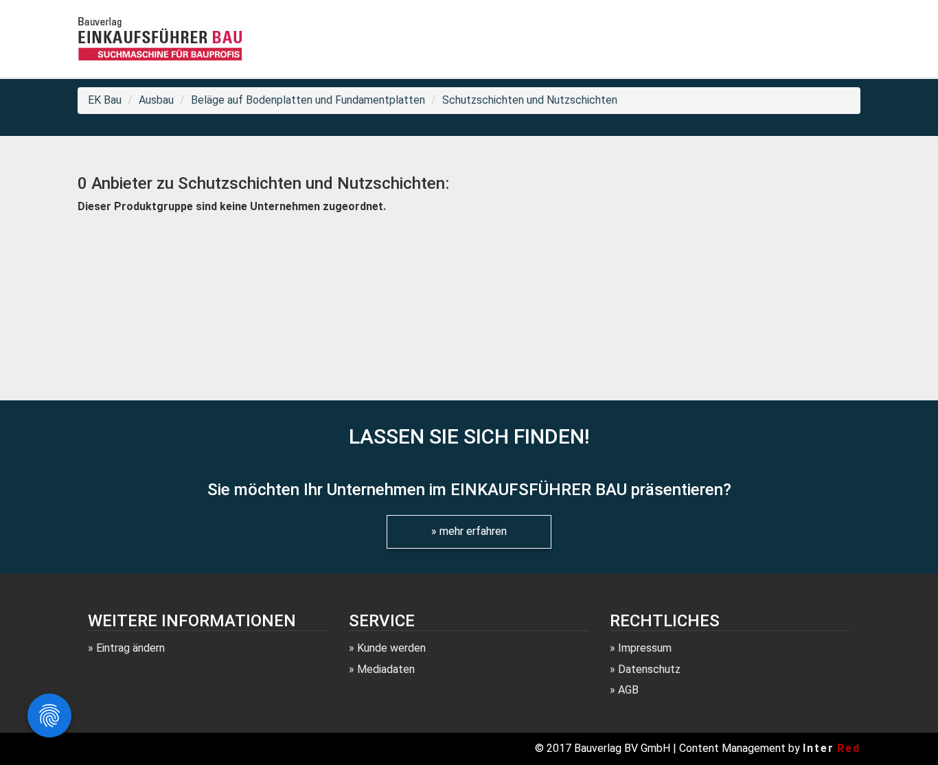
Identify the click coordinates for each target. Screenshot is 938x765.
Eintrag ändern (130, 647)
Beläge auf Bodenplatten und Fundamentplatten (308, 99)
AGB (628, 689)
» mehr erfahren (469, 531)
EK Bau (105, 99)
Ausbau (156, 99)
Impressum (645, 647)
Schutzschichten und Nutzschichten (529, 99)
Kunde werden (391, 647)
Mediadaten (386, 669)
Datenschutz (649, 669)
